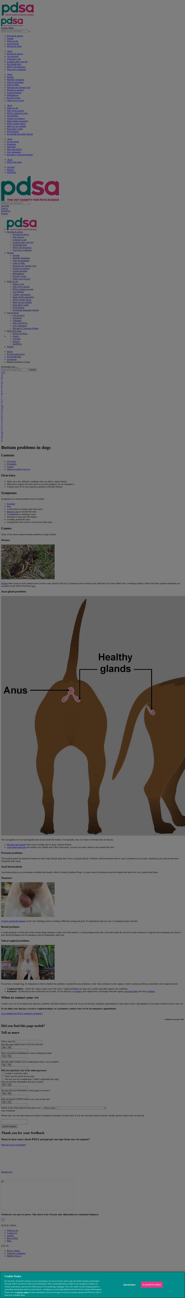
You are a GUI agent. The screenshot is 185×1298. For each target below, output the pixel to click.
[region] (92, 1285)
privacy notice (23, 1292)
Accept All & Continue (152, 1285)
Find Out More (129, 1285)
